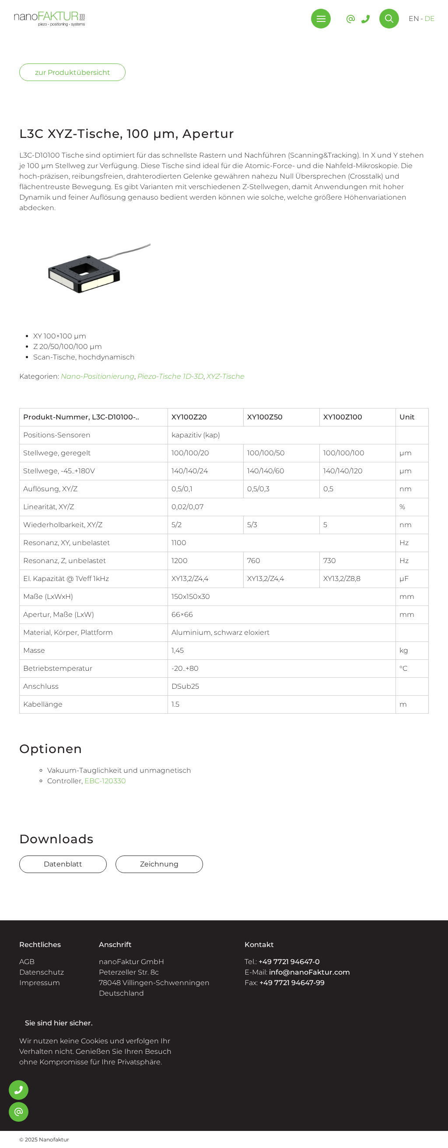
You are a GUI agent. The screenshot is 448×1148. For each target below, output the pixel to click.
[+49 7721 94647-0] (365, 19)
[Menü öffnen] (321, 18)
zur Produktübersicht (72, 72)
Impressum (39, 983)
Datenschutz (41, 972)
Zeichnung (159, 864)
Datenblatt (63, 864)
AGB (27, 962)
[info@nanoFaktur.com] (350, 19)
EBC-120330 (105, 781)
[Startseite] (49, 18)
